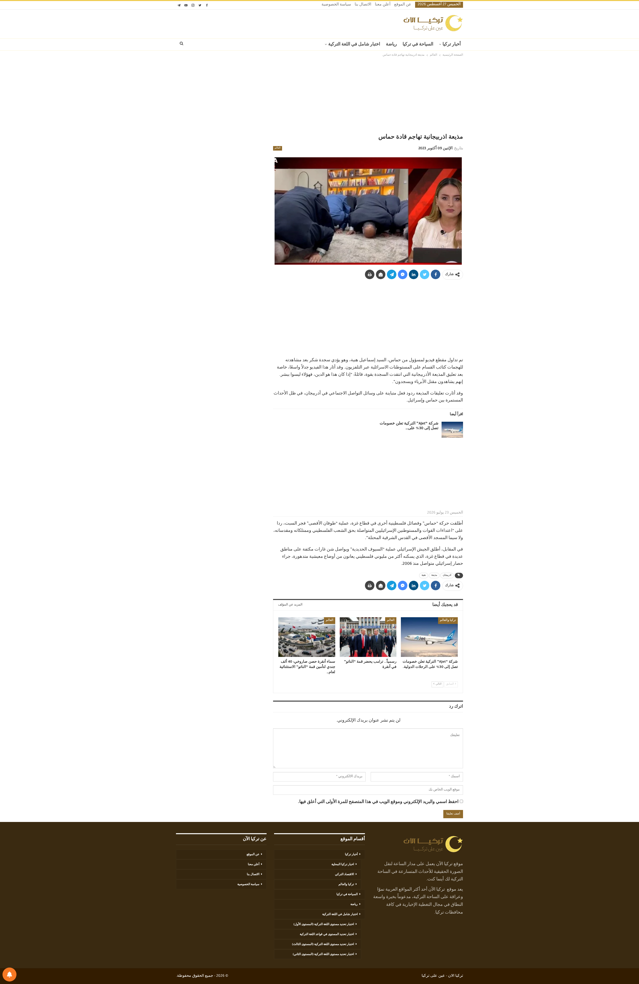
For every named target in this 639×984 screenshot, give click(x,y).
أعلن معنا (382, 5)
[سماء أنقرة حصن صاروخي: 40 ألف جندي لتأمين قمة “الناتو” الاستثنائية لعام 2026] (306, 637)
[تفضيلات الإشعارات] (9, 975)
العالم (278, 148)
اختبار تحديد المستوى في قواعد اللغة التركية (327, 934)
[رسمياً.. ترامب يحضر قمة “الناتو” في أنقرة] (368, 637)
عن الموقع (402, 5)
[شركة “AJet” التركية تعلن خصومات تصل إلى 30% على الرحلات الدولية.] (452, 430)
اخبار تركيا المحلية (342, 864)
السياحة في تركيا (418, 44)
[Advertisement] (319, 95)
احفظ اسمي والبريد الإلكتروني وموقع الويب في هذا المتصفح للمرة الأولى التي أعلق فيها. (378, 802)
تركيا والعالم (448, 620)
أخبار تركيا (452, 44)
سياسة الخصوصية (336, 5)
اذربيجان (447, 575)
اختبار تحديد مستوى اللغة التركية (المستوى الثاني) (323, 954)
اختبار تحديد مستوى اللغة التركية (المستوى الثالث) (323, 944)
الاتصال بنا (363, 5)
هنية (424, 575)
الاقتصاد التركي (344, 874)
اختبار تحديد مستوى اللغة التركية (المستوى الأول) (324, 924)
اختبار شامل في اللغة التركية (354, 44)
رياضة (391, 44)
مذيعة (434, 575)
